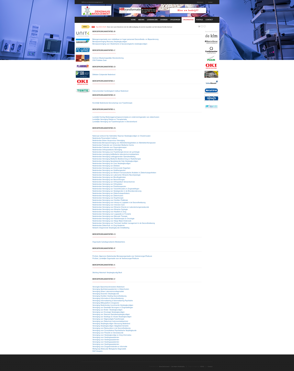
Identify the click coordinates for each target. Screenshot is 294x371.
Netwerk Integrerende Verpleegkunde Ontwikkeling (110, 228)
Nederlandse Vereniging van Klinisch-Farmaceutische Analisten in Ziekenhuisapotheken (124, 172)
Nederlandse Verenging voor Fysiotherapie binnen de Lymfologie (116, 152)
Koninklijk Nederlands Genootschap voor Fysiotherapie (112, 103)
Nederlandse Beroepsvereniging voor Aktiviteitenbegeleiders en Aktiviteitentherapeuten (124, 143)
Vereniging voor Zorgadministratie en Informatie (109, 346)
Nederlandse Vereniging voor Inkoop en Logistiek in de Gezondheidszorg (119, 202)
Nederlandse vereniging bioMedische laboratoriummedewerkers (115, 154)
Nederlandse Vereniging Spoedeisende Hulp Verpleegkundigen (115, 161)
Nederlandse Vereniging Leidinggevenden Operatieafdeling (113, 156)
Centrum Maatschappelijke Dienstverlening (108, 58)
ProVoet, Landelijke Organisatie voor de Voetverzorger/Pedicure (115, 258)
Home (133, 20)
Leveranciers (152, 20)
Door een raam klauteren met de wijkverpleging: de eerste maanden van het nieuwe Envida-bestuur (139, 27)
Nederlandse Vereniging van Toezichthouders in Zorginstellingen (115, 188)
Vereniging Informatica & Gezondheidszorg (108, 298)
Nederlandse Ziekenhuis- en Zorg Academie (108, 225)
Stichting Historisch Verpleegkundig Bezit (107, 272)
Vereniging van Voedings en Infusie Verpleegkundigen (111, 316)
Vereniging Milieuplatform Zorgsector (105, 303)
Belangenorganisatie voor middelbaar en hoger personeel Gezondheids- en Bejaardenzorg (125, 39)
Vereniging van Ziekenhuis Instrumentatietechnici (110, 321)
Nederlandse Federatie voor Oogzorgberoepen (109, 147)
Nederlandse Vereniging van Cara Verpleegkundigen (111, 163)
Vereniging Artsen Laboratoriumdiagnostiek (108, 291)
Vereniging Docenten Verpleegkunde (105, 293)
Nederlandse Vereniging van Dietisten (106, 165)
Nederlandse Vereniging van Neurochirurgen (108, 179)
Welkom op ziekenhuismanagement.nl (92, 2)
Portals (199, 20)
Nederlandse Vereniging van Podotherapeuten (109, 186)
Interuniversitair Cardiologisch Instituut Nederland (110, 91)
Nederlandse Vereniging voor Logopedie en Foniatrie (111, 214)
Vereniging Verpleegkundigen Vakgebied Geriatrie (110, 326)
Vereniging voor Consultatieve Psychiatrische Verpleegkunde (114, 330)
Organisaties (188, 20)
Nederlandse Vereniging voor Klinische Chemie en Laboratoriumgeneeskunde (120, 207)
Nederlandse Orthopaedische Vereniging (107, 149)
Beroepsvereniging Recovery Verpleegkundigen (109, 41)
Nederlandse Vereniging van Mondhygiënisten (109, 177)
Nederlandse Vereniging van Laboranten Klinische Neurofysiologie (116, 175)
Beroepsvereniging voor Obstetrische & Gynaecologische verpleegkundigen (119, 44)
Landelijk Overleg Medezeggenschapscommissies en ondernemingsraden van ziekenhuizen (125, 117)
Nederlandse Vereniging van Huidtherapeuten (109, 170)
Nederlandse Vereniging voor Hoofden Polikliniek (110, 200)
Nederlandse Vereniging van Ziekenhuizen (107, 195)
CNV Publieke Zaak (99, 60)
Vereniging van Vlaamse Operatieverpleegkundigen (111, 314)
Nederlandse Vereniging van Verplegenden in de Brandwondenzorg (116, 191)
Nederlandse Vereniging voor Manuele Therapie (109, 216)
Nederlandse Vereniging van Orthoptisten (107, 184)
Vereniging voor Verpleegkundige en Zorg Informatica (111, 335)
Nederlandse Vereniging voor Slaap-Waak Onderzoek (111, 221)
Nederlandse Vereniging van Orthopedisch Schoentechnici (113, 182)
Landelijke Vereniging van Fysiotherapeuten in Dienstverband (114, 121)
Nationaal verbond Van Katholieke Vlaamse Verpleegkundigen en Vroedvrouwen (121, 136)
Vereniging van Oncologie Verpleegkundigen (108, 312)
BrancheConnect (164, 366)
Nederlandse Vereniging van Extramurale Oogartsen (111, 168)
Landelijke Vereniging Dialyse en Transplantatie (109, 119)
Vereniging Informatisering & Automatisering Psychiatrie (112, 300)
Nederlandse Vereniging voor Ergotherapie (107, 198)
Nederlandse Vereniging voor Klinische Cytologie (110, 209)
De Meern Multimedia (178, 366)
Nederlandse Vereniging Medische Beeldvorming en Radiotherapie (116, 159)
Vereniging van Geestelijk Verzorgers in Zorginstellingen (112, 307)
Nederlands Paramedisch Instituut (104, 138)
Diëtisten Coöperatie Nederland (103, 74)
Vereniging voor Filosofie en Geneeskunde (107, 332)
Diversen (163, 20)
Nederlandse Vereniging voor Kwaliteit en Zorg (109, 211)
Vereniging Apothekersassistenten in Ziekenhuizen (110, 289)
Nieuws (141, 20)
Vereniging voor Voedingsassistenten (105, 337)
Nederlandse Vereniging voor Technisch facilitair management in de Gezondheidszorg (123, 223)
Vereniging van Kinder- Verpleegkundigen (107, 310)
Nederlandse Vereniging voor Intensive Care (108, 205)
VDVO (202, 366)
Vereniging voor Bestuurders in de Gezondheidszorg (111, 328)
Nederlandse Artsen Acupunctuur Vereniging (108, 140)
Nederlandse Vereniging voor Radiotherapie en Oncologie (113, 218)
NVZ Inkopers (97, 351)
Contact (210, 2)
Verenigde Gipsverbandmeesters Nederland (108, 287)
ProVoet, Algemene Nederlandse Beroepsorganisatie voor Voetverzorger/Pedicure (122, 256)
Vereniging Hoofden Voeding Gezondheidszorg (109, 296)
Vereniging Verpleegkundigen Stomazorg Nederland (111, 323)
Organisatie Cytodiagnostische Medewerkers (108, 242)
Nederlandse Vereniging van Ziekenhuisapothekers (111, 193)
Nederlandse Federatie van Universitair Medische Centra (113, 145)
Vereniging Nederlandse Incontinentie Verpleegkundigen (112, 305)
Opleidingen (175, 20)
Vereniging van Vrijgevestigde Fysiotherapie (108, 319)
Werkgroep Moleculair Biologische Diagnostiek (109, 349)
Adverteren (200, 2)
